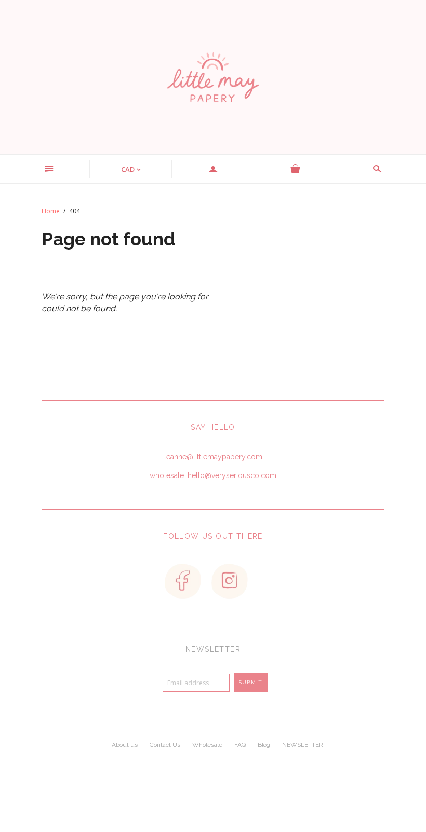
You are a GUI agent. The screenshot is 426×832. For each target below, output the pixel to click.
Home (51, 211)
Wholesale (207, 744)
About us (125, 744)
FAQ (240, 744)
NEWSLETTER (302, 744)
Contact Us (165, 744)
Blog (264, 744)
